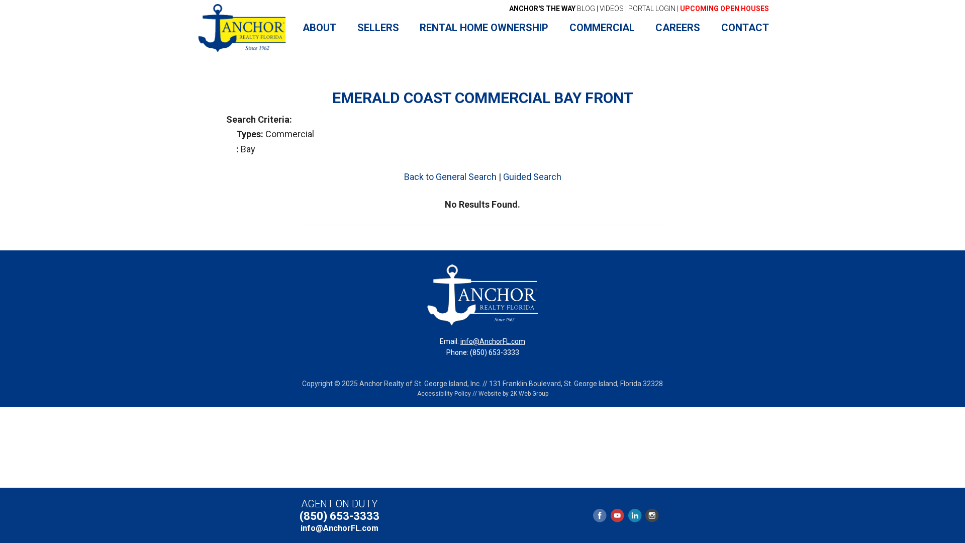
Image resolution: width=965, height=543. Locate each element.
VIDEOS (612, 9)
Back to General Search (450, 176)
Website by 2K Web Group (513, 393)
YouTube (617, 515)
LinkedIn (634, 515)
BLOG (552, 9)
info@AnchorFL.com (492, 341)
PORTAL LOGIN (652, 9)
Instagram (651, 515)
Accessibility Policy (444, 393)
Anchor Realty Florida (242, 28)
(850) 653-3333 (339, 516)
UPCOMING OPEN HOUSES (724, 9)
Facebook (600, 515)
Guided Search (532, 176)
